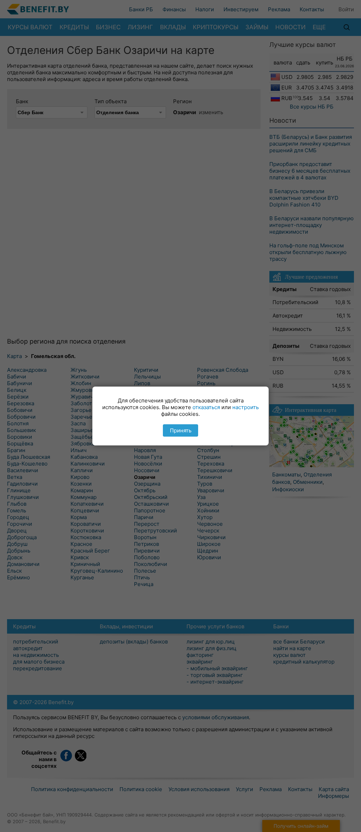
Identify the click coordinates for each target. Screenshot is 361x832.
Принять (180, 430)
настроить (245, 407)
